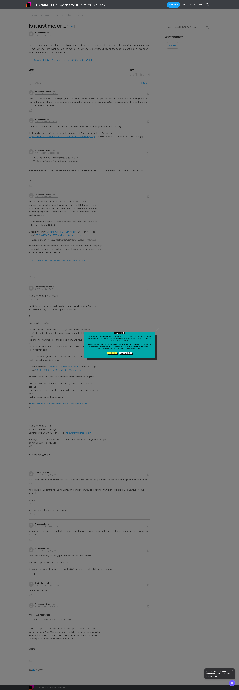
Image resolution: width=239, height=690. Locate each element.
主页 (37, 4)
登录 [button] (200, 5)
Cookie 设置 (125, 353)
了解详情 (125, 341)
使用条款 (101, 346)
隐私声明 (94, 346)
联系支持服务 (173, 5)
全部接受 (112, 353)
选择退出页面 (120, 348)
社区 (184, 5)
